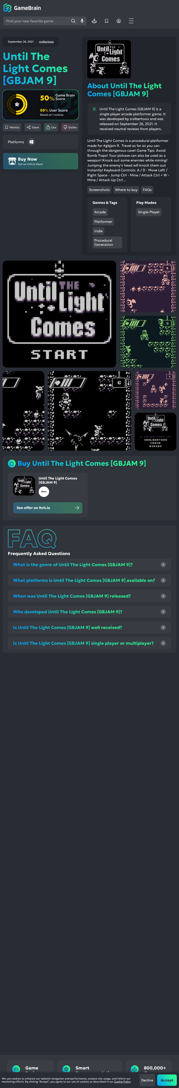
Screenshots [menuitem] (99, 189)
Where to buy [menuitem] (126, 189)
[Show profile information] (118, 21)
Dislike (73, 127)
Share (35, 127)
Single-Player (149, 212)
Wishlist (14, 127)
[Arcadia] (94, 21)
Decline (147, 1080)
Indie (98, 231)
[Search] (73, 21)
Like (53, 127)
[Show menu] (131, 21)
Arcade (100, 212)
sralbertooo (46, 41)
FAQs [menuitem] (147, 189)
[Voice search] (82, 21)
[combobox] (36, 21)
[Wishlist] (106, 21)
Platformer (103, 221)
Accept (167, 1080)
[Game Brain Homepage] (22, 8)
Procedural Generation (103, 242)
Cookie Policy (122, 1081)
